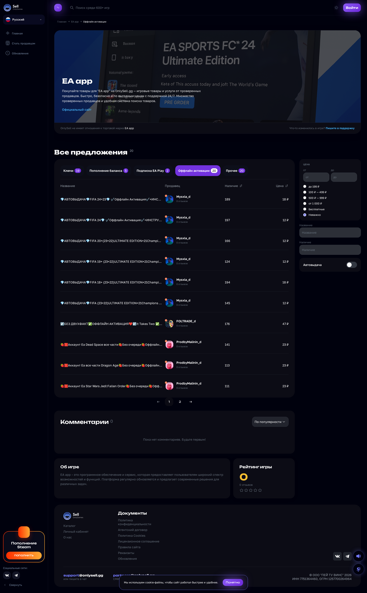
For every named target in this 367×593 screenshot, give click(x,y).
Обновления (127, 559)
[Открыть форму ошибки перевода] (358, 569)
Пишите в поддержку (340, 128)
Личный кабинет (76, 531)
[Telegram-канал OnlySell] (16, 575)
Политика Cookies (131, 535)
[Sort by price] (287, 186)
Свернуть (15, 584)
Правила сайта (129, 547)
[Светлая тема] (336, 8)
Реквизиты (126, 553)
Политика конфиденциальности (134, 522)
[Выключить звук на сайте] (358, 556)
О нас (67, 537)
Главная (61, 21)
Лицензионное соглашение (138, 541)
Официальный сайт (76, 109)
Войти (352, 8)
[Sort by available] (241, 186)
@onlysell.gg (83, 575)
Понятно (233, 582)
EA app (75, 21)
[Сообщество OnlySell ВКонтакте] (7, 575)
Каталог (69, 526)
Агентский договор (132, 530)
